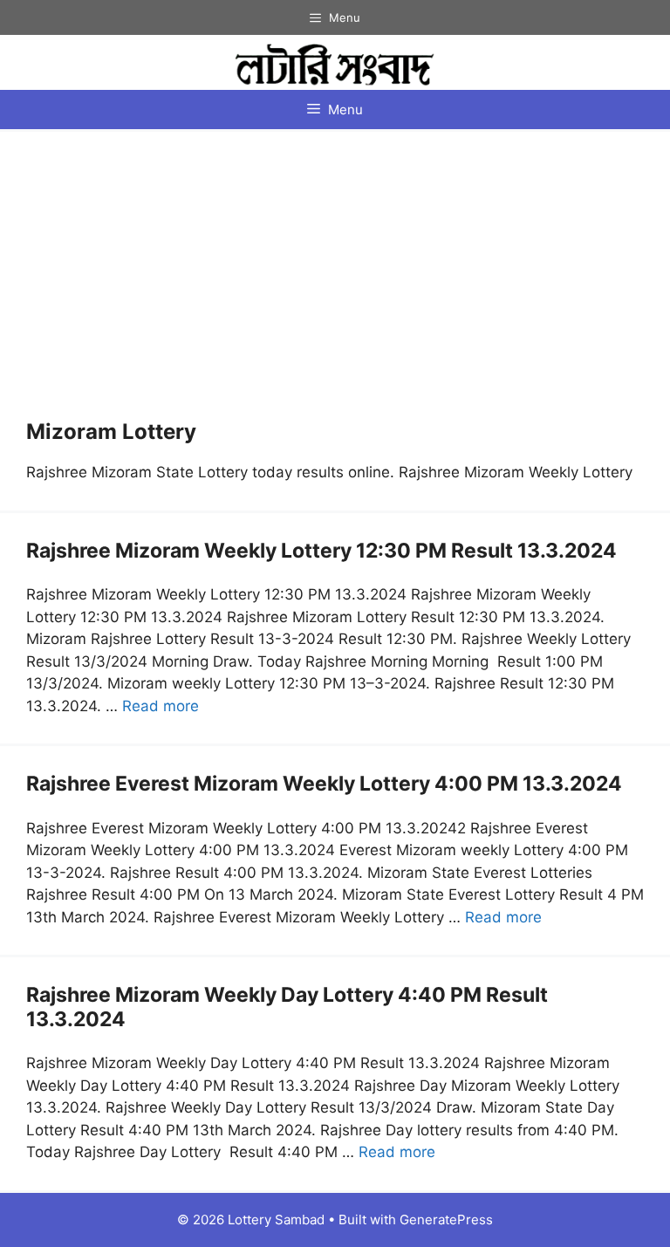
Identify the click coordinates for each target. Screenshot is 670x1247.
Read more (160, 706)
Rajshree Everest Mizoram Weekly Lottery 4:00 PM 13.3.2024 (324, 783)
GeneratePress (446, 1219)
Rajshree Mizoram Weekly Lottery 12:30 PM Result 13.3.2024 (321, 550)
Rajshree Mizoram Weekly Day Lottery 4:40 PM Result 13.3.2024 (287, 1007)
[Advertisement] (335, 289)
